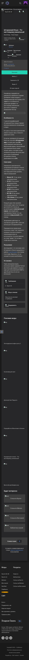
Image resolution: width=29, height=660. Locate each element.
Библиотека (16, 577)
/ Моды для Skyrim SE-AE (10, 39)
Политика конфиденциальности (14, 650)
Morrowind (5, 583)
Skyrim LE (4, 577)
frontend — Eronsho (19, 655)
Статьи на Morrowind (19, 586)
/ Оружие (6, 40)
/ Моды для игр (11, 37)
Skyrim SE (9, 286)
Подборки (5, 589)
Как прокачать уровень (8, 611)
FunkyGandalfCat (11, 64)
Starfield (4, 586)
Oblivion (4, 580)
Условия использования (14, 652)
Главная (6, 37)
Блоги (3, 602)
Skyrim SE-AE (8, 11)
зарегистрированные (16, 550)
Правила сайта (6, 614)
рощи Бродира (12, 252)
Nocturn (11, 47)
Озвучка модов (6, 608)
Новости (15, 574)
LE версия (6, 68)
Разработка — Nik (9, 655)
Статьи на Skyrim (18, 580)
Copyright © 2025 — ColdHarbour (14, 647)
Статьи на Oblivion (18, 583)
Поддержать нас (6, 605)
